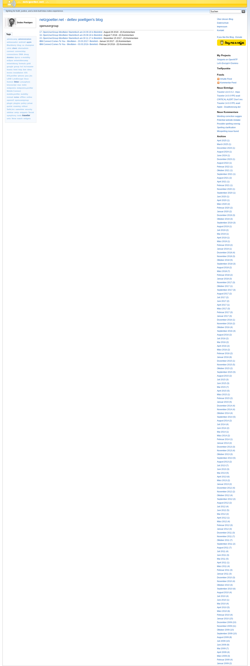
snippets (24, 112)
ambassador (12, 42)
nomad (10, 97)
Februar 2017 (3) (225, 312)
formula (22, 63)
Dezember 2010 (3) (226, 577)
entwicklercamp (21, 60)
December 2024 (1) (226, 148)
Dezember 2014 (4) (226, 406)
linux (26, 79)
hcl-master (28, 67)
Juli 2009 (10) (223, 641)
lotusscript (11, 85)
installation (18, 73)
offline (23, 97)
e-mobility (25, 57)
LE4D (9, 79)
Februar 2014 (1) (225, 439)
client (14, 48)
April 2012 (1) (223, 518)
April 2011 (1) (223, 562)
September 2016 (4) (226, 331)
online (29, 97)
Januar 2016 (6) (224, 357)
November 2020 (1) (226, 189)
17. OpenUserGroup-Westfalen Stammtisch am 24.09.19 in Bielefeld (70, 32)
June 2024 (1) (223, 155)
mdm (24, 85)
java (27, 76)
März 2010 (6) (223, 611)
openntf (10, 100)
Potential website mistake (228, 120)
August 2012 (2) (224, 503)
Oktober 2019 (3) (225, 219)
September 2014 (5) (226, 417)
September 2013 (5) (226, 458)
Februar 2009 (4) (225, 660)
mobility (24, 94)
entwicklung (12, 63)
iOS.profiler (12, 76)
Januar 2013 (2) (224, 484)
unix (9, 118)
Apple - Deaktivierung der (229, 107)
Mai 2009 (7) (223, 648)
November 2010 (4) (226, 581)
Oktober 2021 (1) (225, 170)
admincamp (12, 39)
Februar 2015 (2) (225, 398)
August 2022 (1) (224, 163)
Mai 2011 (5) (223, 559)
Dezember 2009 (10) (226, 622)
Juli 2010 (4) (223, 596)
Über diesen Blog (225, 19)
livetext (10, 82)
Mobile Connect (14, 91)
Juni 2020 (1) (223, 196)
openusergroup (22, 100)
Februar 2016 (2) (225, 353)
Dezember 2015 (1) (226, 361)
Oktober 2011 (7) (224, 540)
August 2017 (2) (224, 294)
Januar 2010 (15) (225, 618)
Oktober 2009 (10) (225, 630)
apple (29, 42)
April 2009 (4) (223, 652)
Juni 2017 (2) (223, 301)
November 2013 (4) (226, 450)
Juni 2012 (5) (223, 510)
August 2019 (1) (224, 226)
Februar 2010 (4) (225, 615)
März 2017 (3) (223, 308)
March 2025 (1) (224, 144)
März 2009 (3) (223, 656)
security (28, 109)
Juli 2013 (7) (223, 465)
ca (23, 45)
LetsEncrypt (17, 79)
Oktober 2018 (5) (225, 260)
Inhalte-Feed (226, 79)
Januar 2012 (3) (224, 529)
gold (29, 63)
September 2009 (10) (227, 633)
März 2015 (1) (223, 394)
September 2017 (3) (226, 290)
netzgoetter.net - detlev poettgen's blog (71, 19)
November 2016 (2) (226, 323)
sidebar (10, 112)
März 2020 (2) (223, 204)
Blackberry (11, 45)
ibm (24, 70)
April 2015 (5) (223, 391)
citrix (9, 48)
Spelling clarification (226, 127)
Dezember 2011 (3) (226, 533)
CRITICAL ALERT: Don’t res (230, 99)
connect (10, 51)
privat (29, 103)
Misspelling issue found (228, 131)
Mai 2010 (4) (223, 604)
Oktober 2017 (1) (225, 286)
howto (10, 70)
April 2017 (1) (223, 305)
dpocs (17, 57)
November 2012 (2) (226, 491)
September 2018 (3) (226, 264)
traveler (26, 115)
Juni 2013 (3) (223, 469)
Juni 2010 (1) (223, 600)
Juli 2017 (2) (223, 297)
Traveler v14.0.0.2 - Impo (228, 92)
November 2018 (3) (226, 256)
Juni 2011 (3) (223, 555)
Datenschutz (223, 23)
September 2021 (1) (226, 174)
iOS (25, 73)
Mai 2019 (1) (223, 234)
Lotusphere (25, 82)
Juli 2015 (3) (223, 379)
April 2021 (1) (223, 181)
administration (24, 39)
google (10, 67)
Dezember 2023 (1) (226, 159)
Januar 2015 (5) (224, 402)
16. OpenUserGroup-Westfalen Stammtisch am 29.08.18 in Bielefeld (70, 35)
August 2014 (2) (224, 420)
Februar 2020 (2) (225, 208)
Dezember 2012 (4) (226, 488)
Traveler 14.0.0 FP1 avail (228, 103)
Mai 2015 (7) (223, 387)
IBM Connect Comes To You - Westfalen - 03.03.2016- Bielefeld (68, 44)
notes (16, 97)
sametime (19, 109)
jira (30, 76)
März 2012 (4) (223, 521)
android (22, 42)
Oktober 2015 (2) (225, 368)
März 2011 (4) (223, 566)
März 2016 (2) (223, 350)
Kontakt (220, 30)
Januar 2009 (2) (224, 663)
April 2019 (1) (223, 237)
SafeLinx (11, 109)
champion (29, 45)
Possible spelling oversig (228, 124)
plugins (16, 103)
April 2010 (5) (223, 607)
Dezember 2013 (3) (226, 447)
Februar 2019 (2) (225, 245)
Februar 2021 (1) (225, 185)
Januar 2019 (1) (224, 249)
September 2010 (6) (226, 589)
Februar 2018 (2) (225, 275)
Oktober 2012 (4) (225, 495)
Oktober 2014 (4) (225, 413)
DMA (21, 54)
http (20, 70)
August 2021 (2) (224, 178)
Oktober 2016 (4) (225, 327)
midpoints (11, 88)
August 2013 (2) (224, 462)
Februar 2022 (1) (225, 167)
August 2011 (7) (224, 547)
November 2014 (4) (226, 409)
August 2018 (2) (224, 267)
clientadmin (23, 48)
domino (10, 57)
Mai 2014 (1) (223, 432)
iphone (21, 76)
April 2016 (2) (223, 346)
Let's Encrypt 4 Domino (227, 63)
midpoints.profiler (25, 88)
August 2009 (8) (224, 637)
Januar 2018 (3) (224, 279)
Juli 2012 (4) (223, 506)
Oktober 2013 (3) (225, 454)
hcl (21, 67)
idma (29, 70)
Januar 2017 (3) (224, 316)
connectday (20, 51)
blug (19, 45)
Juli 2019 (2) (223, 230)
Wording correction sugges (229, 116)
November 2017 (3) (226, 282)
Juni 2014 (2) (223, 428)
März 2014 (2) (223, 435)
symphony (11, 115)
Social (31, 112)
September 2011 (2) (226, 544)
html (15, 70)
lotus (16, 82)
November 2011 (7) (226, 536)
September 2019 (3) (226, 223)
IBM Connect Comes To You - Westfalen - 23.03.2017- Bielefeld (68, 41)
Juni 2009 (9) (223, 645)
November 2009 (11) (226, 626)
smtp (16, 112)
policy (24, 103)
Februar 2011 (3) (224, 570)
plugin (10, 103)
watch (20, 118)
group (16, 67)
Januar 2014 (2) (224, 443)
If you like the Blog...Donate (229, 37)
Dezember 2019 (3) (226, 215)
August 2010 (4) (224, 592)
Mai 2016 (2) (223, 342)
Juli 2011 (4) (222, 551)
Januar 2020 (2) (224, 211)
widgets (27, 118)
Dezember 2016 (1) (226, 320)
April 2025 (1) (223, 140)
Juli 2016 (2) (223, 338)
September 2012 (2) (226, 499)
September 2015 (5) (226, 372)
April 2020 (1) (223, 200)
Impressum (222, 26)
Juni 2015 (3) (223, 383)
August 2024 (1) (224, 152)
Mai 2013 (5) (223, 473)
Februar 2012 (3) (225, 525)
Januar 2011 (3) (224, 574)
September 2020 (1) (226, 193)
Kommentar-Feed (228, 82)
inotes (9, 73)
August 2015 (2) (224, 376)
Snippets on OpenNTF (227, 59)
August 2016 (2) (224, 335)
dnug (26, 54)
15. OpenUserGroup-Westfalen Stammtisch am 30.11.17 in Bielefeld (70, 38)
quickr (9, 106)
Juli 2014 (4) (223, 424)
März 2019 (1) (223, 241)
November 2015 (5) (226, 364)
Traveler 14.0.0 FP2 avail (228, 96)
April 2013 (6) (223, 477)
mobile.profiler (13, 94)
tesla (19, 115)
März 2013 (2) (223, 480)
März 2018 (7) (223, 271)
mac (19, 85)
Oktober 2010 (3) (225, 585)
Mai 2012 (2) (223, 514)
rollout (25, 106)
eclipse (10, 60)
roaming (17, 106)
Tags (8, 34)
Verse (14, 118)
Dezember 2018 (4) (226, 252)
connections (12, 54)
